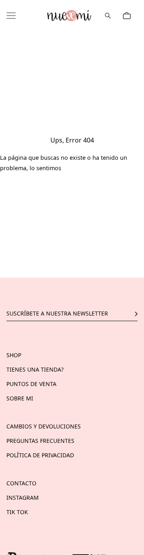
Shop (13, 355)
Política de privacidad (40, 455)
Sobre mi (19, 398)
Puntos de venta (31, 384)
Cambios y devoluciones (43, 426)
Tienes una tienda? (35, 369)
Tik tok (17, 512)
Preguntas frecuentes (40, 440)
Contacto (21, 483)
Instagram (22, 497)
